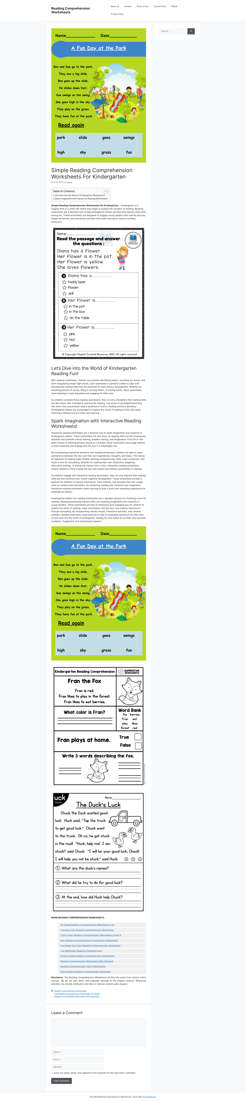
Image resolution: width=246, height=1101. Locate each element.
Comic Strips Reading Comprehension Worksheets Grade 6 (90, 935)
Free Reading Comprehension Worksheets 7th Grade (77, 994)
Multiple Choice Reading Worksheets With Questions (77, 996)
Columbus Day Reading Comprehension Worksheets (87, 930)
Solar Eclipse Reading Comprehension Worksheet (85, 971)
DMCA (174, 6)
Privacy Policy (117, 14)
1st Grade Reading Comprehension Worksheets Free (87, 925)
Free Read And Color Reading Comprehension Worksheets (90, 945)
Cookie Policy (160, 6)
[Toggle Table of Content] (105, 191)
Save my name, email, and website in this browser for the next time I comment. (95, 1073)
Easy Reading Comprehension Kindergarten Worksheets (89, 940)
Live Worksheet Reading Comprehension (81, 951)
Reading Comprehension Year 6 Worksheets (83, 966)
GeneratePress (149, 1097)
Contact (127, 6)
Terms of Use (142, 6)
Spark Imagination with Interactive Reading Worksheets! (81, 198)
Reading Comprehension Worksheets (70, 991)
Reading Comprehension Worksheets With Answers (86, 961)
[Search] (191, 31)
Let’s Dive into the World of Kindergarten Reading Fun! (79, 195)
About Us (115, 6)
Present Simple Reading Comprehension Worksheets (87, 956)
